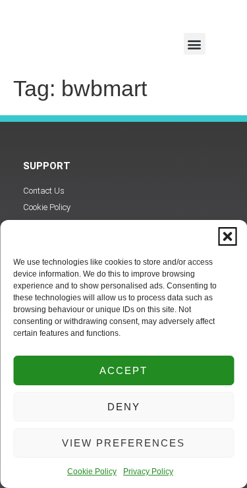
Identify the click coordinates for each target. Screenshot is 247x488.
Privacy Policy (148, 471)
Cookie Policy (92, 471)
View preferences (123, 442)
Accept (123, 370)
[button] (227, 236)
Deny (123, 406)
